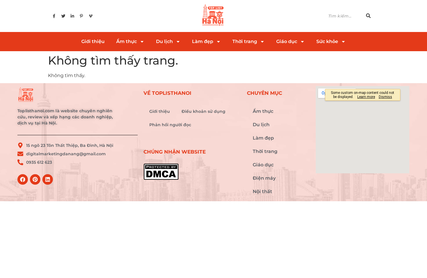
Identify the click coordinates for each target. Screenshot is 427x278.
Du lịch (164, 41)
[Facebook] (22, 179)
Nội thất (262, 191)
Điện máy (264, 178)
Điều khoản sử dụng (203, 111)
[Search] (368, 16)
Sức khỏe (327, 41)
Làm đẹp (202, 41)
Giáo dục (286, 41)
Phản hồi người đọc (170, 124)
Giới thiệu (93, 41)
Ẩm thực (126, 41)
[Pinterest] (35, 179)
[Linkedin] (47, 179)
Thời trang (244, 41)
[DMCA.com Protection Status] (192, 171)
